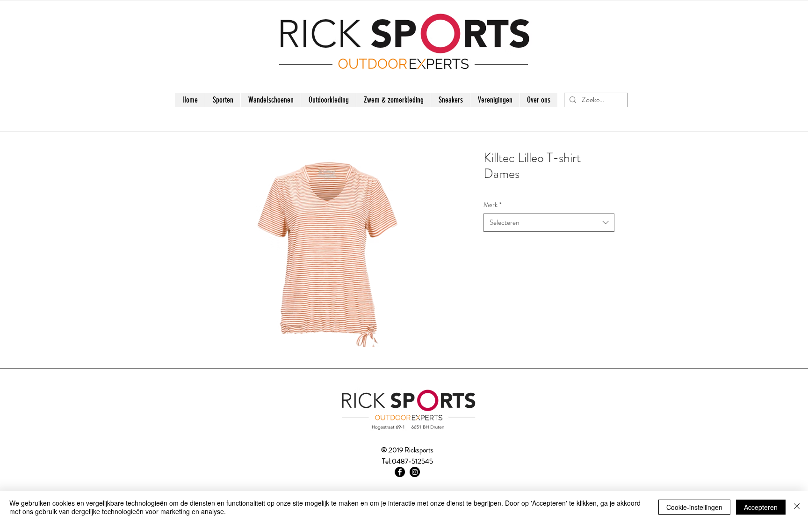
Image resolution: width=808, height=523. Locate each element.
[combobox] (548, 223)
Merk (492, 204)
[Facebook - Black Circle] (400, 472)
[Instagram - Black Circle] (415, 472)
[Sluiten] (796, 507)
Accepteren (761, 507)
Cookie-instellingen (694, 507)
